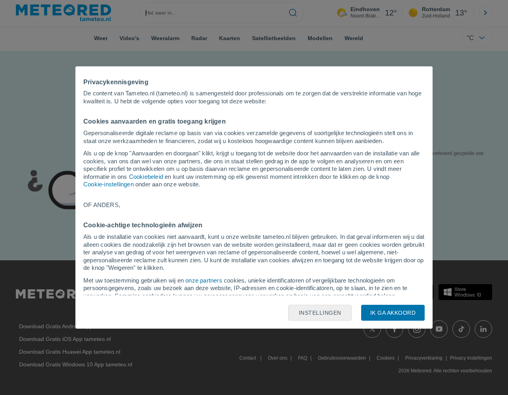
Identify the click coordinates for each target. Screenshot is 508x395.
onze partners (203, 280)
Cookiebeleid (146, 176)
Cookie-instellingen (108, 184)
